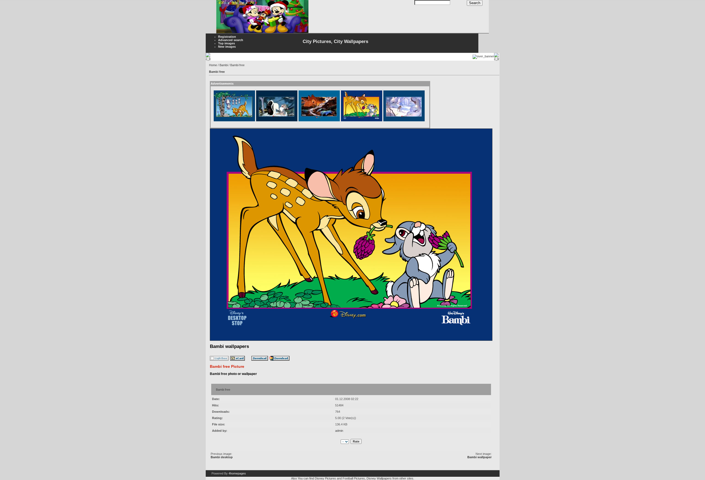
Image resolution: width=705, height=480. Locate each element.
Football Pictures (354, 478)
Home (213, 65)
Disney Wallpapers (379, 478)
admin (339, 430)
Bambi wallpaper (479, 457)
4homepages (237, 473)
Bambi (223, 65)
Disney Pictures (325, 478)
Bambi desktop (222, 457)
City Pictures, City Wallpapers (335, 41)
